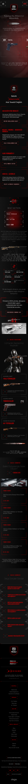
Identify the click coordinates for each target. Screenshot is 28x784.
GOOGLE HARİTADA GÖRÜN (14, 757)
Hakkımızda (14, 689)
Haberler (14, 730)
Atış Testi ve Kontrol (14, 720)
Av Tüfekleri (14, 705)
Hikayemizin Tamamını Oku (14, 312)
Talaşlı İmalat (14, 714)
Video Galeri (14, 734)
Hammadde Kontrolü (14, 712)
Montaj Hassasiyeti (14, 718)
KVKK (8, 774)
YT (17, 770)
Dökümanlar (14, 736)
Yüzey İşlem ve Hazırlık (14, 716)
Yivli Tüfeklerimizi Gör (10, 143)
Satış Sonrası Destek (9, 163)
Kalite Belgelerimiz (14, 691)
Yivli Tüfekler (14, 701)
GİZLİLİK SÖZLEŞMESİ (16, 774)
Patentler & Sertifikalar (14, 693)
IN (10, 770)
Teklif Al (14, 743)
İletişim (14, 745)
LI (13, 770)
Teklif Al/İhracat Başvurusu (11, 184)
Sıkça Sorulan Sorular (14, 747)
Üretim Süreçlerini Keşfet (11, 121)
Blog (14, 728)
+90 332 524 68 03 (15, 671)
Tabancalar (14, 703)
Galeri (14, 732)
